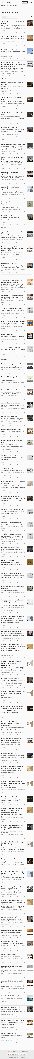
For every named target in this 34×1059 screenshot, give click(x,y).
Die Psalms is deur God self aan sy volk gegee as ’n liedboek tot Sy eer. (12, 799)
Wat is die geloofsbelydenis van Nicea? (11, 564)
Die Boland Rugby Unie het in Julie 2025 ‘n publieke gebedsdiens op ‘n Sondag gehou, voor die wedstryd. (13, 756)
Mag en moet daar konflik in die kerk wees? (13, 431)
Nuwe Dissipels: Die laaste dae (11, 930)
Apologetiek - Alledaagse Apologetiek (9, 173)
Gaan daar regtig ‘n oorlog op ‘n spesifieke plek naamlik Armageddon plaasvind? (12, 366)
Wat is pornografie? (6, 697)
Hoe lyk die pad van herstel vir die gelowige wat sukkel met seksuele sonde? (13, 728)
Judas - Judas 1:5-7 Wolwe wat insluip (11, 98)
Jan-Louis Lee (14, 105)
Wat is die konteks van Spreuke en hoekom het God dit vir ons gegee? (13, 350)
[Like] (2, 32)
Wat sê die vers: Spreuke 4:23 (11, 523)
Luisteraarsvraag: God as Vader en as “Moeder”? (13, 482)
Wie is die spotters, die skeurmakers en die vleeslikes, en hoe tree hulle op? (13, 26)
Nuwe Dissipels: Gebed (8, 954)
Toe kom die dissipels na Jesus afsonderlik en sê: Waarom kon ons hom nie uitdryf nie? (12, 576)
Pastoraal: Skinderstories (10, 334)
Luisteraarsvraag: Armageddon (11, 364)
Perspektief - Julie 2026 (9, 49)
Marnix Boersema (15, 28)
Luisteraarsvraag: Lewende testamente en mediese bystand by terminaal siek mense (13, 64)
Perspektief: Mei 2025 (8, 859)
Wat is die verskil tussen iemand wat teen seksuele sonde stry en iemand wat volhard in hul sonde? (13, 668)
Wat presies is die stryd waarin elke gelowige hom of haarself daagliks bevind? (13, 117)
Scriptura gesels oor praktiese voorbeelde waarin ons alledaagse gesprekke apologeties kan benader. (12, 176)
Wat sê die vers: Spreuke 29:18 (11, 347)
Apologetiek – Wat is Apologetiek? (12, 295)
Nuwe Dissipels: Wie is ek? (10, 1033)
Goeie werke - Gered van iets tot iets (12, 158)
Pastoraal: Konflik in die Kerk (11, 429)
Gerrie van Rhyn (15, 41)
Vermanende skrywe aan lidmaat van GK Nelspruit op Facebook (12, 601)
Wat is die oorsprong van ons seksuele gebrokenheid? (11, 815)
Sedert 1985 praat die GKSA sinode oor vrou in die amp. (12, 87)
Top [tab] (8, 17)
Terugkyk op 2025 (7, 468)
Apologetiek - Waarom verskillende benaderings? (13, 233)
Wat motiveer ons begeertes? (9, 787)
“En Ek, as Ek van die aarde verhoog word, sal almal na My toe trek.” (12, 311)
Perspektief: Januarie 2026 (10, 416)
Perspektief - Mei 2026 (8, 215)
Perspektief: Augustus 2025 (10, 678)
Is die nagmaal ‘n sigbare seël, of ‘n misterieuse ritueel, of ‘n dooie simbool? (12, 743)
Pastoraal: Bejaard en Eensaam (11, 390)
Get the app (23, 1054)
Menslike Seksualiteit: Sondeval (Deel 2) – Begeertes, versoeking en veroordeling (13, 783)
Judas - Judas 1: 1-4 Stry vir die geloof (11, 113)
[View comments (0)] (10, 32)
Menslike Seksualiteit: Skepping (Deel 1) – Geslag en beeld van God (12, 873)
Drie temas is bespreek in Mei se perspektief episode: (10, 218)
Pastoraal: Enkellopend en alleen (12, 377)
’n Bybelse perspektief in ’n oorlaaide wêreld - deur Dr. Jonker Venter (11, 206)
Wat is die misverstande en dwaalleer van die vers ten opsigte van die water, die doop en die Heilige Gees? (13, 512)
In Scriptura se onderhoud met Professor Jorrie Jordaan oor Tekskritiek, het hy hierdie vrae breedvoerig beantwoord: (13, 285)
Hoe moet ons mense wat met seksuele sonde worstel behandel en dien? (12, 621)
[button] (2, 5)
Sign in (30, 2)
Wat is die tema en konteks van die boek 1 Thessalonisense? (12, 458)
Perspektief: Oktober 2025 (10, 547)
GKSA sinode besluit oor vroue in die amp (12, 83)
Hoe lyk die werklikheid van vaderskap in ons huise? (12, 405)
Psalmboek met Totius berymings (12, 797)
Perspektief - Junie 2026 (9, 127)
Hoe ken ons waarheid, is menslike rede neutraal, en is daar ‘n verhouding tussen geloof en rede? (12, 236)
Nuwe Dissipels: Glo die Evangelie (12, 1020)
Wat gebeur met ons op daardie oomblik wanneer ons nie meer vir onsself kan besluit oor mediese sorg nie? (12, 69)
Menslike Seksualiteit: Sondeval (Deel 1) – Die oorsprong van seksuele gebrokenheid (11, 810)
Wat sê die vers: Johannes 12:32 (11, 308)
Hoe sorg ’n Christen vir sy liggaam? (10, 203)
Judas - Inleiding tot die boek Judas (13, 144)
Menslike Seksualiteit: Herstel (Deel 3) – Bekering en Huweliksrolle (11, 663)
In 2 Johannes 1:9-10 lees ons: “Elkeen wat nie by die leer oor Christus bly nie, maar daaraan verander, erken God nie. (12, 634)
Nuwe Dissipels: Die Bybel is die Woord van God (11, 967)
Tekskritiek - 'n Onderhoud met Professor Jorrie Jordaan (11, 281)
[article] (17, 26)
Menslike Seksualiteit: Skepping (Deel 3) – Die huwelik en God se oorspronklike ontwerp (12, 827)
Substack (11, 1057)
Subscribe (24, 2)
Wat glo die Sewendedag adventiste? (11, 891)
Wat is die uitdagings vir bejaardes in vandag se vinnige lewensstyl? (11, 392)
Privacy (15, 1051)
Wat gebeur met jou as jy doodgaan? (11, 932)
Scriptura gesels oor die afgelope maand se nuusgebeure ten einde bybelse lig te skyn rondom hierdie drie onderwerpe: (13, 499)
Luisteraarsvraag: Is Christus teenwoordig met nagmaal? (11, 739)
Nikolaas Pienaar (15, 71)
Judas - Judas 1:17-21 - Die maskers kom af (12, 22)
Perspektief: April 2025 (9, 917)
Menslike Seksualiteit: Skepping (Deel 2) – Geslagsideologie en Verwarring (12, 844)
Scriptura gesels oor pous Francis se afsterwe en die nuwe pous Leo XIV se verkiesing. (11, 919)
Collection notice (24, 1051)
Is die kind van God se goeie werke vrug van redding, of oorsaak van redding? (12, 161)
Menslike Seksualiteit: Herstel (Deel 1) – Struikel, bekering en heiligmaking (11, 723)
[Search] (31, 17)
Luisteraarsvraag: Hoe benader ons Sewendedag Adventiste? (13, 888)
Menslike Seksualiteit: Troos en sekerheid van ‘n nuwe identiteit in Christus (13, 902)
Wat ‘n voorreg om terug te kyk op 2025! (12, 470)
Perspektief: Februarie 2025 (10, 1007)
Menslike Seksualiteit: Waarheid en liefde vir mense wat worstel (13, 617)
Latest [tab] (3, 17)
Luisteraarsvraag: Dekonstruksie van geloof (12, 587)
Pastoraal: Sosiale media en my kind (11, 441)
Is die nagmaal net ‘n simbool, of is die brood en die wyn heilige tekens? (11, 253)
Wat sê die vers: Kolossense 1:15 (11, 534)
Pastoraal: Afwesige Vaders (10, 403)
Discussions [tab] (13, 17)
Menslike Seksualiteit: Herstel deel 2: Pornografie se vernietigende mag (13, 693)
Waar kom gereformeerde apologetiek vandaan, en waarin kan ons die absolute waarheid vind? (12, 191)
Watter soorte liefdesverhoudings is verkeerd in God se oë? (11, 771)
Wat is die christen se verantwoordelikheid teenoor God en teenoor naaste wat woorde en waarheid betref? (13, 337)
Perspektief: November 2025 (10, 496)
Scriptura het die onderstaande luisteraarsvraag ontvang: (9, 713)
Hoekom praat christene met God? (10, 956)
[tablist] (9, 17)
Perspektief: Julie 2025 (8, 753)
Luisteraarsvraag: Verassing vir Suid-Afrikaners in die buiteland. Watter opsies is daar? (12, 708)
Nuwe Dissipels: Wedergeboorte (12, 996)
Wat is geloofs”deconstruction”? (9, 590)
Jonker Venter (14, 179)
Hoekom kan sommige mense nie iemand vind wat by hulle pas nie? (12, 379)
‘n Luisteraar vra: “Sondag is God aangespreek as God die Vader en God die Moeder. (12, 486)
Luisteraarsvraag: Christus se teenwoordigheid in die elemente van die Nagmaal (12, 248)
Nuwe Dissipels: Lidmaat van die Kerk (12, 982)
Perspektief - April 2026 (9, 264)
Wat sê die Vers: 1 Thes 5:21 (10, 455)
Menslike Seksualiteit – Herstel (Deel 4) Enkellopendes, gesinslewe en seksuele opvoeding (13, 646)
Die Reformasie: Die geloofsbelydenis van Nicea (10, 561)
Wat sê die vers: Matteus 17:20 (11, 573)
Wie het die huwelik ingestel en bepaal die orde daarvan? (12, 831)
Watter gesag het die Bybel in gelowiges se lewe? (13, 970)
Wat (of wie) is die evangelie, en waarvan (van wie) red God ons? (12, 1023)
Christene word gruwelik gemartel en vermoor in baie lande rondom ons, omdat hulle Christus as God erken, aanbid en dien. (13, 1010)
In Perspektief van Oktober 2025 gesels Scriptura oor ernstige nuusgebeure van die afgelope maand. (13, 550)
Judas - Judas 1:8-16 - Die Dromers (12, 36)
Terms (19, 1051)
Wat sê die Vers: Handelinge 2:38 (12, 509)
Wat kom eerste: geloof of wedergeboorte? (13, 998)
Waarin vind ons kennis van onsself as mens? (11, 1036)
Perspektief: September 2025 (11, 631)
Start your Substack (14, 1054)
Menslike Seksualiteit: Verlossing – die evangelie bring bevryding (13, 767)
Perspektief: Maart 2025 (9, 941)
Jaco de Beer (8, 54)
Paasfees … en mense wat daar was (13, 321)
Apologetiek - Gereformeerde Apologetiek (11, 188)
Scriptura (8, 28)
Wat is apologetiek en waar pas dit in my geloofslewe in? (12, 298)
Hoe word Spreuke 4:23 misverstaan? (11, 525)
